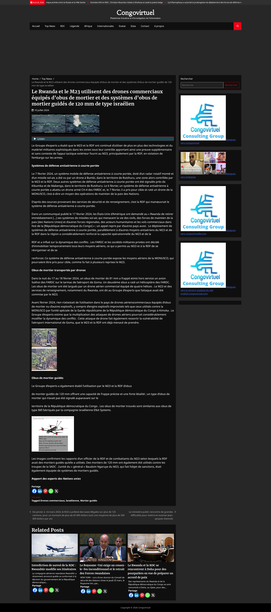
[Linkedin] (39, 491)
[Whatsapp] (50, 491)
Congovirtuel (135, 12)
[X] (56, 491)
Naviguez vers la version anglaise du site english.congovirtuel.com (208, 290)
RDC (62, 26)
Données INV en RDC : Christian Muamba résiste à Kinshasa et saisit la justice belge (117, 2)
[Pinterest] (45, 491)
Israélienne (72, 500)
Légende (74, 26)
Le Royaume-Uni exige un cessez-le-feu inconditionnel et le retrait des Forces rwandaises (103, 569)
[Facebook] (34, 491)
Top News (50, 26)
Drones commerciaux (52, 500)
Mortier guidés (88, 500)
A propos (159, 26)
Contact (145, 26)
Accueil (36, 26)
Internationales (105, 26)
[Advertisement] (135, 52)
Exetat (122, 26)
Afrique (88, 26)
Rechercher (187, 78)
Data (133, 26)
